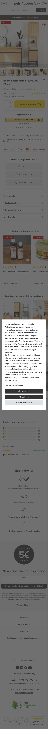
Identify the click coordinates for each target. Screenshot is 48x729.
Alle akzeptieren (24, 391)
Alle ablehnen (24, 397)
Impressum (34, 372)
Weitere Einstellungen (14, 385)
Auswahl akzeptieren (24, 403)
